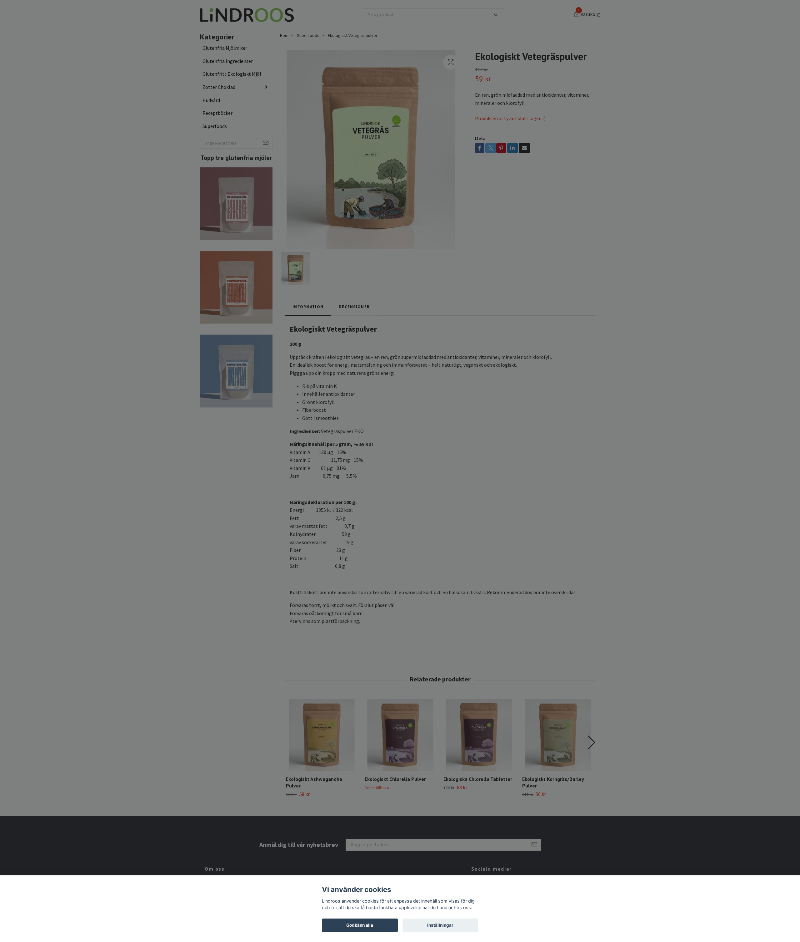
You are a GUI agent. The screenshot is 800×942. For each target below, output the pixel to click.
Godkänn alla (359, 925)
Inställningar (440, 925)
